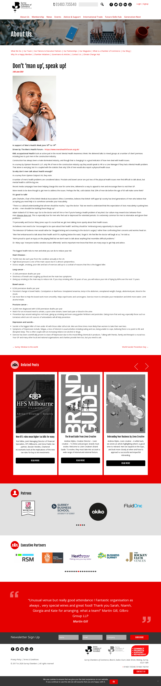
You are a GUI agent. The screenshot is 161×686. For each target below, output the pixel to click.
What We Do (16, 51)
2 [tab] (78, 525)
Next (147, 366)
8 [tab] (78, 571)
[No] (158, 681)
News (49, 17)
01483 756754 (142, 667)
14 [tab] (90, 571)
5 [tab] (84, 525)
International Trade (93, 17)
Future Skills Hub (113, 17)
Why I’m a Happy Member (21, 54)
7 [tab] (76, 571)
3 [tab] (80, 525)
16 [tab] (93, 571)
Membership (38, 17)
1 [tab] (76, 525)
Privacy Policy (16, 659)
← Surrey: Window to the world (25, 347)
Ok (114, 681)
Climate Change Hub (91, 54)
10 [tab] (82, 571)
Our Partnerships (70, 51)
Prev (136, 366)
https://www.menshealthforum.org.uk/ (62, 149)
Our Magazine (85, 51)
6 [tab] (74, 571)
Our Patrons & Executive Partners (47, 51)
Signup (145, 4)
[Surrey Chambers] (22, 13)
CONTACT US (140, 671)
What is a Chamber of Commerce (106, 51)
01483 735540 (65, 4)
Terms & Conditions (31, 659)
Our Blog (126, 51)
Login (138, 4)
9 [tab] (80, 571)
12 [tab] (86, 571)
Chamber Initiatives (42, 54)
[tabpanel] (28, 508)
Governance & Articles (61, 54)
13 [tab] (88, 571)
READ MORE (35, 460)
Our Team (28, 51)
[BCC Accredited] (93, 654)
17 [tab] (95, 571)
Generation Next (132, 17)
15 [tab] (91, 571)
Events (57, 17)
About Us (24, 17)
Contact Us (76, 54)
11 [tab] (84, 571)
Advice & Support (72, 17)
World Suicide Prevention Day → (135, 347)
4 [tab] (82, 525)
